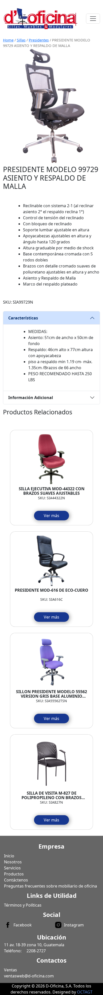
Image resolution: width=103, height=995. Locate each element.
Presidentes (39, 39)
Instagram (74, 925)
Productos (14, 874)
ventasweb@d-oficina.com (29, 976)
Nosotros (13, 862)
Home (8, 39)
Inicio (9, 856)
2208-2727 (36, 951)
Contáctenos (16, 880)
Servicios (12, 868)
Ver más (51, 515)
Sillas (21, 39)
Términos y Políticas (23, 905)
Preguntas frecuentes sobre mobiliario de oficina (50, 886)
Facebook (23, 925)
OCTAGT (84, 992)
